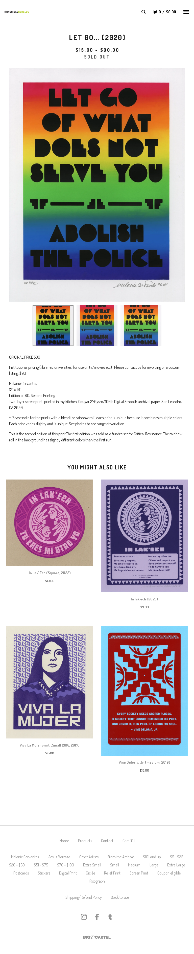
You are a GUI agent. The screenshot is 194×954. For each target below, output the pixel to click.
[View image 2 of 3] (97, 325)
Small (114, 864)
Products (85, 840)
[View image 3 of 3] (140, 325)
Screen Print (139, 873)
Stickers (44, 873)
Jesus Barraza (59, 856)
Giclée (90, 873)
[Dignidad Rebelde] (16, 12)
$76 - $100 (65, 864)
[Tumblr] (110, 916)
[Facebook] (97, 916)
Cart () (129, 840)
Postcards (21, 873)
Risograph (97, 881)
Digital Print (68, 873)
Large (154, 864)
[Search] (143, 12)
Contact (107, 840)
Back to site (120, 897)
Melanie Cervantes (25, 856)
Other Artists (89, 856)
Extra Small (92, 864)
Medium (134, 864)
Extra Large (176, 864)
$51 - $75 (41, 864)
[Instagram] (83, 916)
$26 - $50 (17, 864)
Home (64, 840)
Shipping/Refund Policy (83, 897)
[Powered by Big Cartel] (97, 937)
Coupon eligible (169, 873)
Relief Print (112, 873)
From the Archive (121, 856)
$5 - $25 (176, 856)
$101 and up (152, 856)
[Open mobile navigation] (186, 12)
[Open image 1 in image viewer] (97, 185)
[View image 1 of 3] (53, 325)
